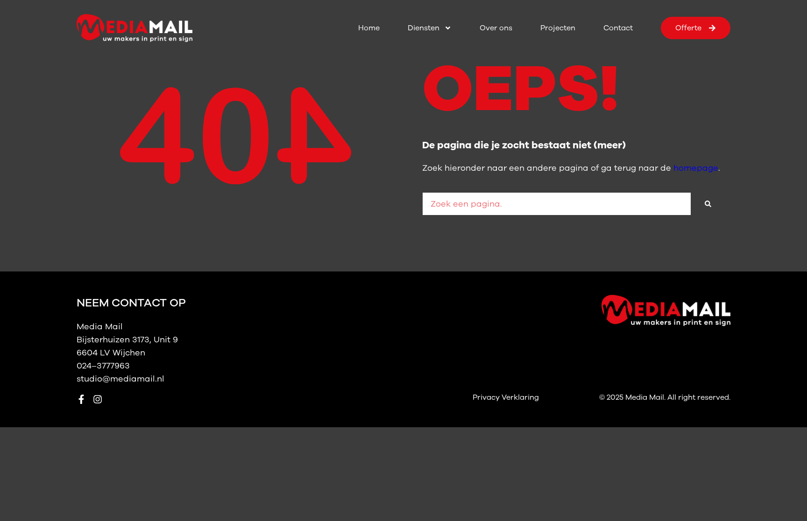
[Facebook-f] (81, 399)
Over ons (496, 28)
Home (369, 28)
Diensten (423, 28)
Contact (618, 28)
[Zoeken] (708, 204)
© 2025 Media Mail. (633, 397)
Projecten (557, 28)
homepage (695, 168)
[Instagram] (97, 399)
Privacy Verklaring (506, 397)
